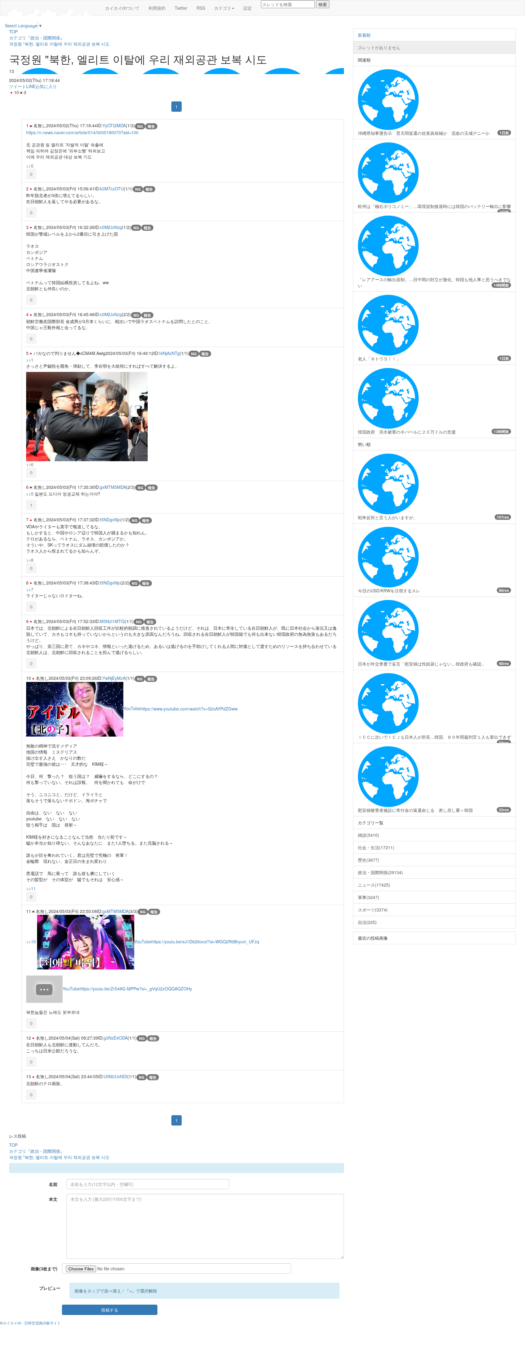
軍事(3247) (368, 897)
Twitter (181, 8)
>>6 (29, 464)
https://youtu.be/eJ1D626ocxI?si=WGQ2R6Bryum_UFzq (205, 941)
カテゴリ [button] (222, 8)
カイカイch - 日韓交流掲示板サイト (32, 1322)
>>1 (29, 360)
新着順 (364, 35)
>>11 (31, 888)
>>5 (29, 166)
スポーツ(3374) (373, 910)
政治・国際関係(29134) (380, 872)
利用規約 (157, 8)
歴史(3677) (368, 860)
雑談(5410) (368, 835)
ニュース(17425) (374, 885)
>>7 (29, 589)
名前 (53, 1184)
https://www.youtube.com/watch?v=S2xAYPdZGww (189, 708)
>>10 (31, 941)
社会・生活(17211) (376, 847)
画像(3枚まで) (44, 1268)
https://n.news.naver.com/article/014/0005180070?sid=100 (82, 132)
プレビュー (49, 1288)
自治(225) (367, 922)
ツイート (17, 86)
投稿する (109, 1310)
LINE (31, 86)
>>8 (29, 560)
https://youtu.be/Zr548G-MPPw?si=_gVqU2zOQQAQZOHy (136, 989)
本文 (53, 1199)
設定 (247, 8)
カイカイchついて (122, 8)
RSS (201, 8)
